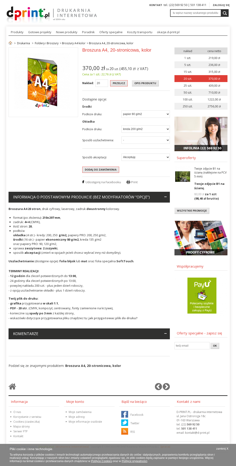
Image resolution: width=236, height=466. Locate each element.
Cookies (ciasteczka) (26, 422)
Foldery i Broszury (47, 43)
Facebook (136, 415)
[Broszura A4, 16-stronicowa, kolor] (158, 388)
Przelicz (119, 83)
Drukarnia (23, 43)
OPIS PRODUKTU (145, 83)
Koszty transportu (139, 32)
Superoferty (186, 157)
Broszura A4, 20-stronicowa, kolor (111, 43)
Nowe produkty (66, 32)
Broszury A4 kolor (74, 43)
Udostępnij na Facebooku (103, 182)
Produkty (17, 32)
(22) (190, 424)
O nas (17, 412)
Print (134, 182)
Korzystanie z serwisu (27, 417)
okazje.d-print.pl (168, 32)
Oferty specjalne (111, 32)
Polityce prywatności (134, 461)
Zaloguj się (221, 5)
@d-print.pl (197, 433)
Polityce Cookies (101, 461)
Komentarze (25, 333)
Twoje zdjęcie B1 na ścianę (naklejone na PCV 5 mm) (210, 172)
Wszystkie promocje (192, 210)
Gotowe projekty (39, 32)
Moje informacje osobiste (85, 422)
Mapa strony (21, 426)
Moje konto (75, 401)
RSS (132, 432)
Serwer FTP (20, 431)
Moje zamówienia (80, 412)
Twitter (134, 423)
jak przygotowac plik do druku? (113, 318)
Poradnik (88, 32)
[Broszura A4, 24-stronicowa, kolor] (166, 388)
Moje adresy (77, 417)
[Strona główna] (10, 43)
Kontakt (155, 5)
